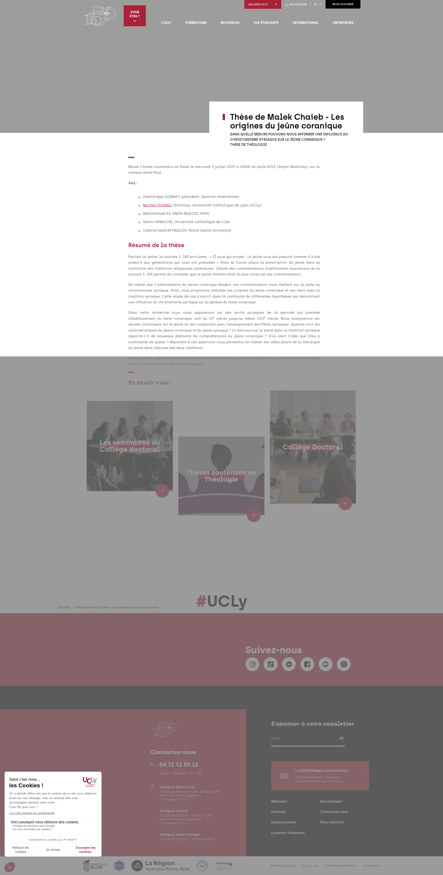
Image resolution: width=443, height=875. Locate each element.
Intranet (278, 811)
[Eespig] (120, 868)
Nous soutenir (342, 4)
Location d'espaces (288, 832)
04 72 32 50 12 (178, 764)
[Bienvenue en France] (203, 868)
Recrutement (331, 801)
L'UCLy (166, 23)
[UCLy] (100, 15)
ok (341, 738)
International (306, 23)
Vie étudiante (266, 23)
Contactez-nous (334, 811)
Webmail (279, 801)
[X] (344, 664)
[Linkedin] (289, 664)
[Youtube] (325, 664)
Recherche (230, 23)
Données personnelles (340, 865)
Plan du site (310, 865)
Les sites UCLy (258, 4)
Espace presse (283, 822)
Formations (196, 23)
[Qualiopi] (225, 868)
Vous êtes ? (135, 14)
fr (315, 4)
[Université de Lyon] (95, 868)
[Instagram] (252, 664)
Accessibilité (372, 865)
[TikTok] (271, 664)
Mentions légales (282, 865)
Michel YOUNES (157, 205)
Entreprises (343, 23)
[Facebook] (307, 664)
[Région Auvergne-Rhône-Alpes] (161, 868)
